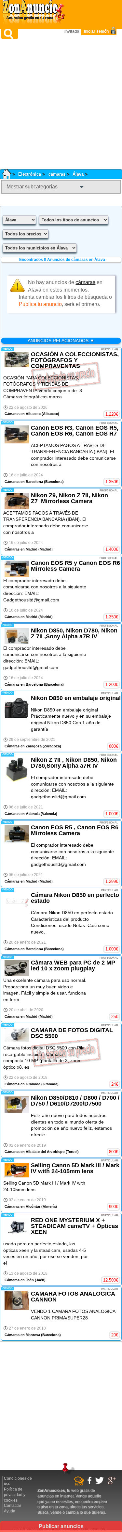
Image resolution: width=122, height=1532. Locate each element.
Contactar (12, 1505)
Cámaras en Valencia (22, 814)
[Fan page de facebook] (90, 1483)
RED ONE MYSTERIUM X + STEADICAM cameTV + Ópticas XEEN (74, 1226)
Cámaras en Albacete (23, 414)
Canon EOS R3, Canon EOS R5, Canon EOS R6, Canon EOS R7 (74, 430)
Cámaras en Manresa (22, 1335)
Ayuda (9, 1511)
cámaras (56, 174)
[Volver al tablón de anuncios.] (8, 174)
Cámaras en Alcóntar (22, 1206)
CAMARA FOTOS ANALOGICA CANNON (73, 1296)
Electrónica (29, 174)
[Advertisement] (61, 104)
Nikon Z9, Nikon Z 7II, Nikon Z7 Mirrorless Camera (69, 498)
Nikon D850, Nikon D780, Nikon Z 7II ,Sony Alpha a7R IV (74, 633)
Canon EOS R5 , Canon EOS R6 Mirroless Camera (74, 830)
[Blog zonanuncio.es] (80, 1484)
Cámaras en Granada (22, 1084)
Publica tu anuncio (40, 304)
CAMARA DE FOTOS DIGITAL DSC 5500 (72, 1033)
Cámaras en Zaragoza (23, 746)
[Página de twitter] (100, 1483)
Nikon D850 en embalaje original (76, 698)
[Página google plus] (112, 1483)
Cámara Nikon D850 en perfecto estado (75, 898)
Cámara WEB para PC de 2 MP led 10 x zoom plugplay (73, 965)
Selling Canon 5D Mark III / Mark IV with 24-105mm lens (75, 1168)
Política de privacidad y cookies (14, 1495)
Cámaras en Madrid (21, 549)
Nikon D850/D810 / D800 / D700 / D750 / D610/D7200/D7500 (75, 1100)
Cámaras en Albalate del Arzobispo (35, 1152)
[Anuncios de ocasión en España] (35, 13)
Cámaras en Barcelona (24, 482)
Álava (78, 174)
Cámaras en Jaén (19, 1280)
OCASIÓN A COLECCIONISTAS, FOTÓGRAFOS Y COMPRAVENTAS (75, 360)
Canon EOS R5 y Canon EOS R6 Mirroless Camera (75, 566)
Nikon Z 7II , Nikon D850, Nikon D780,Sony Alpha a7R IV (74, 763)
